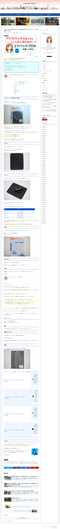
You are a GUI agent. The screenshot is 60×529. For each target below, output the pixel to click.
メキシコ (44, 87)
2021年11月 (44, 200)
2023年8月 (44, 160)
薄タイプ (5, 211)
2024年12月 (44, 129)
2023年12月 (44, 152)
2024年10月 (44, 133)
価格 (15, 92)
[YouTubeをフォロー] (34, 468)
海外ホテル (45, 68)
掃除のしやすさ (17, 91)
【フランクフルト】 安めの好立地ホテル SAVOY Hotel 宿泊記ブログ (49, 103)
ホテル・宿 (44, 63)
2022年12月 (44, 175)
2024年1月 (44, 150)
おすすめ (10, 461)
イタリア (44, 85)
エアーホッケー (23, 461)
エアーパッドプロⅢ (8, 65)
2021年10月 (44, 202)
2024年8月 (44, 137)
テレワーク (34, 461)
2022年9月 (44, 181)
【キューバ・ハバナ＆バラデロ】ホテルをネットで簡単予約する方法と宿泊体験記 (49, 111)
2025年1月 (44, 127)
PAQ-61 (17, 348)
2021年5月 (44, 212)
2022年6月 (44, 187)
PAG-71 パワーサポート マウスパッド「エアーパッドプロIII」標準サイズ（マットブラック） (36, 394)
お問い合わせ (51, 526)
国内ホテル (45, 66)
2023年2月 (44, 171)
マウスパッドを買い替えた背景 (20, 84)
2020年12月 (44, 221)
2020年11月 (44, 223)
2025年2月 (44, 125)
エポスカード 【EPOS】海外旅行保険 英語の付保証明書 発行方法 (49, 100)
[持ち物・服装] (52, 21)
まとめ (16, 94)
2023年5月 (44, 166)
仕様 (15, 88)
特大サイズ (6, 217)
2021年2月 (44, 217)
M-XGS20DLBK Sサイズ (12, 206)
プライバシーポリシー (45, 526)
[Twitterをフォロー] (8, 468)
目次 (20, 82)
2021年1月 (44, 219)
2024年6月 (44, 141)
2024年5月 (44, 143)
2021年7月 (44, 208)
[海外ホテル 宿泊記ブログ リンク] (8, 21)
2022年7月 (44, 185)
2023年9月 (44, 158)
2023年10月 (44, 156)
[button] (56, 29)
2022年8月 (44, 183)
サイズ (27, 461)
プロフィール (44, 89)
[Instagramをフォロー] (25, 468)
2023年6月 (44, 164)
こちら (53, 52)
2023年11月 (44, 154)
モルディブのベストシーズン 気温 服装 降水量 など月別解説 (49, 107)
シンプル (30, 461)
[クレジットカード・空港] (37, 21)
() (18, 102)
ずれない (13, 461)
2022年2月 (44, 194)
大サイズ (5, 215)
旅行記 (43, 75)
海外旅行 (43, 82)
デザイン (16, 85)
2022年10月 (44, 179)
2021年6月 (44, 210)
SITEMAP (55, 526)
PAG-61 (7, 150)
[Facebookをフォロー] (17, 468)
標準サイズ (6, 213)
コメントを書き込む (21, 518)
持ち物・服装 (44, 73)
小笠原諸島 (45, 80)
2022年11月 (44, 177)
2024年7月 (44, 139)
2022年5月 (44, 189)
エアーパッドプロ (18, 461)
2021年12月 (44, 198)
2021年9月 (44, 204)
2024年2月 (44, 148)
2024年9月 (44, 135)
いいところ (6, 461)
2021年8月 (44, 206)
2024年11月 (44, 131)
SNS (49, 53)
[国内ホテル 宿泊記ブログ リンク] (23, 21)
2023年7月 (44, 162)
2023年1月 (44, 173)
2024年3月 (44, 146)
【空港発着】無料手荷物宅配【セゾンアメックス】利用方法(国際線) (49, 97)
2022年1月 (44, 196)
